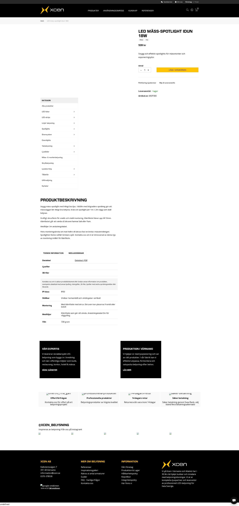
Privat (197, 2)
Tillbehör (45, 175)
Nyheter (45, 186)
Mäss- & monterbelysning (52, 157)
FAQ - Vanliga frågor (90, 480)
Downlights (46, 140)
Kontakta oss (87, 483)
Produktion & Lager (130, 470)
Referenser (86, 467)
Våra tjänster (49, 370)
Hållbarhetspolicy (129, 473)
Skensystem (47, 135)
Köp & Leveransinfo (167, 83)
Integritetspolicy (129, 480)
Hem (42, 21)
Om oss (179, 2)
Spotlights (46, 129)
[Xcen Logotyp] (52, 10)
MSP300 (153, 95)
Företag (188, 2)
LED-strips (46, 117)
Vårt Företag (127, 467)
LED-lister (46, 112)
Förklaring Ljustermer (147, 83)
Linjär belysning (48, 123)
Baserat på (50, 488)
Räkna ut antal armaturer (93, 473)
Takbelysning (47, 146)
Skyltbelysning (48, 163)
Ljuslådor (45, 152)
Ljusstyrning (47, 169)
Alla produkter (47, 106)
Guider (84, 476)
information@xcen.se (50, 473)
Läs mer (127, 370)
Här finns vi (126, 483)
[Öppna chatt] (234, 500)
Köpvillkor (126, 476)
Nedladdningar (76, 253)
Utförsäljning (47, 180)
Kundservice (168, 2)
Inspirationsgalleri (89, 470)
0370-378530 (46, 476)
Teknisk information (53, 253)
